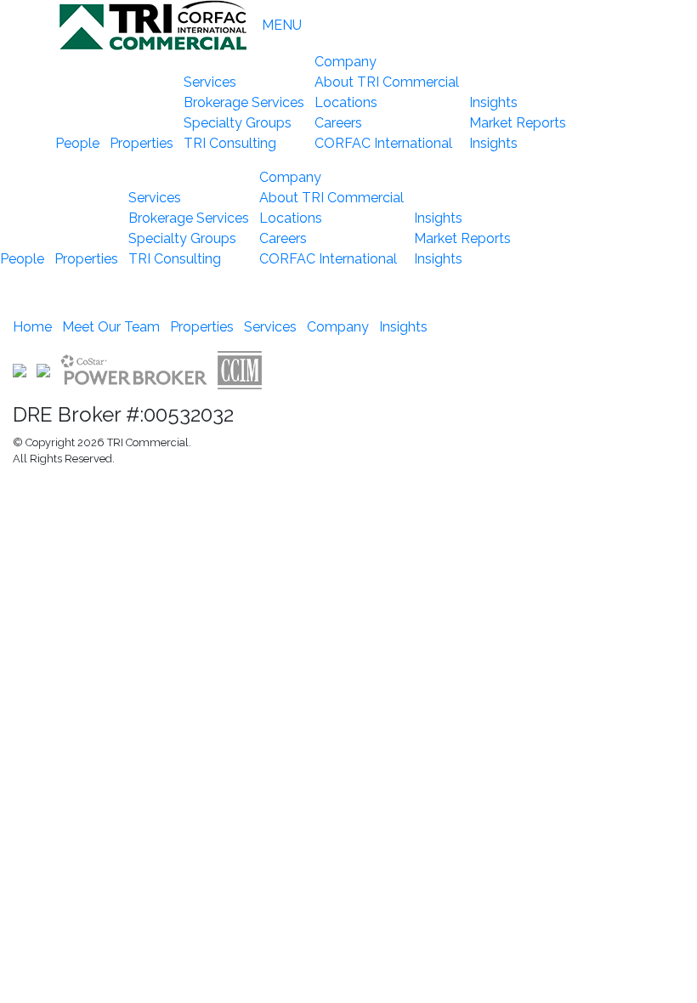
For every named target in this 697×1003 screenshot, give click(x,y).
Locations (345, 102)
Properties (141, 143)
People (77, 143)
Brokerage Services (244, 102)
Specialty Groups (238, 123)
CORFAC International (383, 143)
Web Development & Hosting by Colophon (119, 488)
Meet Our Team (111, 327)
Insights (495, 102)
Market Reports (517, 123)
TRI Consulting (230, 143)
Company (347, 62)
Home (32, 327)
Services (212, 82)
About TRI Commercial (386, 82)
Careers (338, 123)
